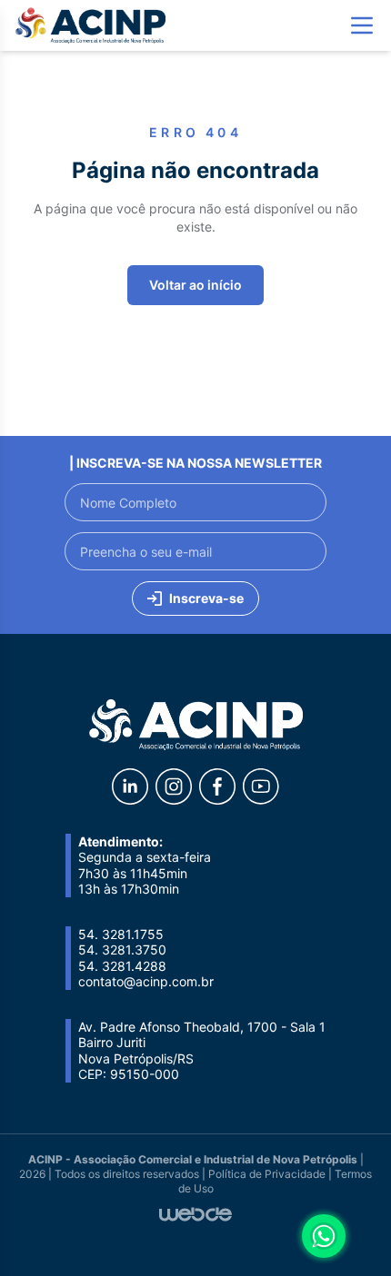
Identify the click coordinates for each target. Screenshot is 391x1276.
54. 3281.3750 (122, 949)
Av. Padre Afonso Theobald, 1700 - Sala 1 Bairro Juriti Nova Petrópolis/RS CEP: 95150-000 (202, 1051)
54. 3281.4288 (122, 966)
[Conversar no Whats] (324, 1236)
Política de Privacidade (267, 1174)
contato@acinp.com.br (146, 981)
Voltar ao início (195, 284)
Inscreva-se (206, 598)
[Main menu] (361, 25)
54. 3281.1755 (121, 934)
